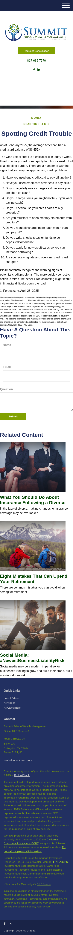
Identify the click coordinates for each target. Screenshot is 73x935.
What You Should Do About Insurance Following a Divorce (32, 500)
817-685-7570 (36, 60)
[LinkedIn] (38, 69)
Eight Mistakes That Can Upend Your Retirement (33, 579)
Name (7, 344)
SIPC (65, 861)
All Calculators (12, 707)
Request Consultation (36, 50)
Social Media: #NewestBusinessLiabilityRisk (32, 658)
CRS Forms (44, 884)
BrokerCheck (22, 775)
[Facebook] (34, 69)
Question (6, 389)
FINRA (57, 861)
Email (7, 367)
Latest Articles (12, 698)
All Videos (9, 702)
